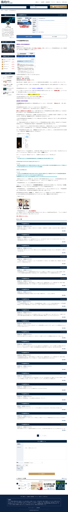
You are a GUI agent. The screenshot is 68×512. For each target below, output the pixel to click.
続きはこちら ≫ (64, 478)
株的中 (2, 10)
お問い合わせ (64, 2)
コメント (19, 447)
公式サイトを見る (29, 36)
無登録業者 (48, 2)
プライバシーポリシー (31, 507)
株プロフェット (19, 108)
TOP (21, 496)
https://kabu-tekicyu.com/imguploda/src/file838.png (46, 20)
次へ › (45, 435)
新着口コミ (38, 2)
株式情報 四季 (9, 80)
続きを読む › (64, 241)
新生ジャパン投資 (9, 84)
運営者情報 (38, 507)
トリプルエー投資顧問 (44, 186)
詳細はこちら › (12, 37)
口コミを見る (54, 36)
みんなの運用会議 (9, 76)
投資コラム (59, 2)
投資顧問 (42, 2)
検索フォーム (3, 5)
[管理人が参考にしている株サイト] (8, 48)
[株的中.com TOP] (6, 2)
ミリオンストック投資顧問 (10, 93)
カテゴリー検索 (32, 5)
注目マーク (19, 465)
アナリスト (53, 2)
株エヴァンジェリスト (10, 88)
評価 (17, 462)
